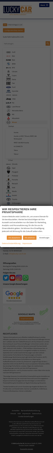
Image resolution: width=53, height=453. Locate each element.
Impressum (27, 243)
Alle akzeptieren (14, 238)
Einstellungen (44, 238)
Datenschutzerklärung (11, 243)
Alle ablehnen (30, 238)
